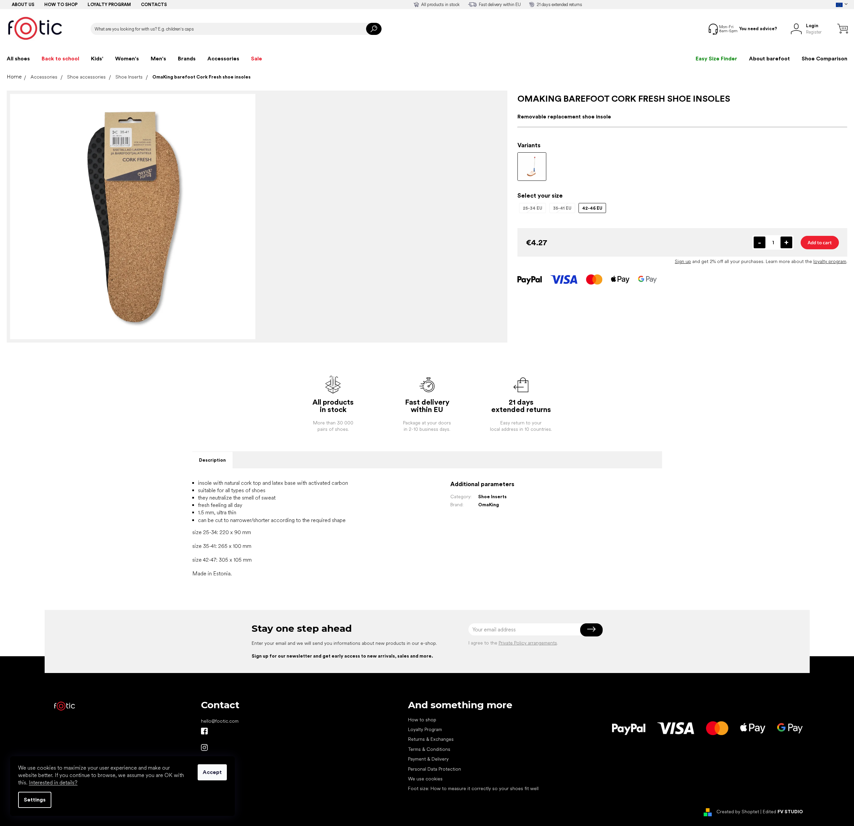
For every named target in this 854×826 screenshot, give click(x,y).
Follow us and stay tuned (204, 731)
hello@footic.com (220, 721)
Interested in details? (53, 782)
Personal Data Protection (434, 769)
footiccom (204, 747)
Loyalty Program (425, 729)
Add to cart (820, 242)
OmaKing (488, 504)
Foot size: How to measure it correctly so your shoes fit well (473, 788)
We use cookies (425, 778)
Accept (212, 772)
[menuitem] (18, 59)
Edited (783, 811)
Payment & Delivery (428, 759)
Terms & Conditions (429, 749)
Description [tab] (212, 460)
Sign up (683, 261)
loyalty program (829, 261)
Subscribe (591, 629)
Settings (35, 799)
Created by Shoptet (737, 811)
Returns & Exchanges (431, 739)
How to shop (61, 4)
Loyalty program (109, 4)
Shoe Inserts (492, 496)
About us (23, 4)
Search (374, 29)
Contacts (154, 4)
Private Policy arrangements (528, 643)
